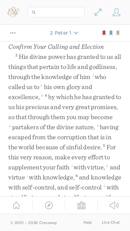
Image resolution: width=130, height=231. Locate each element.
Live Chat (111, 222)
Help (88, 222)
